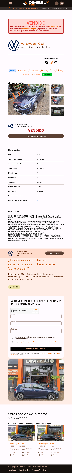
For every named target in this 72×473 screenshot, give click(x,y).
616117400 (15, 287)
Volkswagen (34, 8)
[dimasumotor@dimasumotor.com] (62, 3)
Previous (54, 88)
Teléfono (14, 329)
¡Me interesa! (55, 253)
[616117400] (56, 3)
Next (61, 88)
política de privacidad (28, 342)
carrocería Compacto (29, 29)
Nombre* (14, 314)
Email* (13, 322)
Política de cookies (24, 470)
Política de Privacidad (39, 470)
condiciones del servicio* (47, 342)
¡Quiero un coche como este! (36, 136)
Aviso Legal (12, 470)
